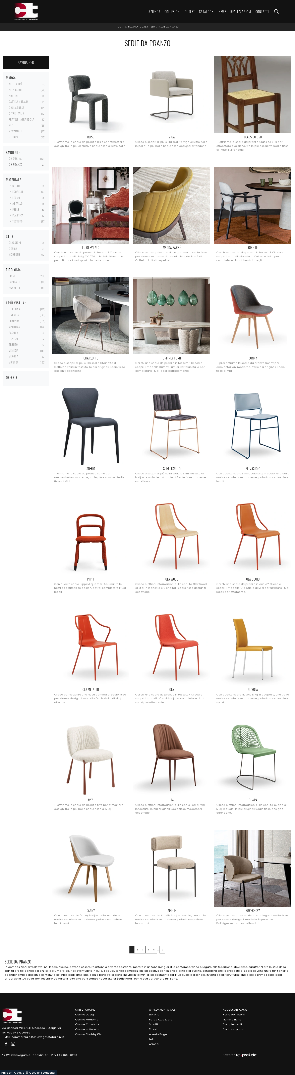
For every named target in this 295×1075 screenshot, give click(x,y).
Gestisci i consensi (42, 1073)
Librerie (154, 1014)
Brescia (14, 315)
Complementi (232, 1024)
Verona (13, 356)
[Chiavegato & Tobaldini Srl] (12, 1015)
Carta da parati (233, 1029)
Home (120, 26)
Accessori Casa (235, 1010)
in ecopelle (16, 192)
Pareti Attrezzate (161, 1019)
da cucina (15, 158)
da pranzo (15, 164)
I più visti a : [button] (16, 303)
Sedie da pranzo (169, 26)
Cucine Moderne (87, 1019)
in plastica (16, 215)
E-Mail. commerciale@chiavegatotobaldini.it (33, 1037)
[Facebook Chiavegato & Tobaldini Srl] (5, 1044)
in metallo (16, 203)
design (13, 249)
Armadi (154, 1044)
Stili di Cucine (85, 1010)
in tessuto (16, 221)
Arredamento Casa (136, 26)
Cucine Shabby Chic (89, 1034)
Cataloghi (207, 11)
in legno (14, 198)
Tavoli (153, 1029)
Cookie (19, 1073)
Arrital (14, 96)
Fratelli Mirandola (21, 119)
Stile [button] (10, 236)
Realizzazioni (240, 11)
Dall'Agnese (16, 108)
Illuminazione (232, 1019)
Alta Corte (16, 90)
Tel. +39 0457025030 (16, 1032)
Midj (11, 125)
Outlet (190, 11)
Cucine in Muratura (88, 1029)
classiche (15, 243)
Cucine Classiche (87, 1024)
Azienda (155, 11)
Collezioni (173, 11)
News (222, 11)
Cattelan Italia (19, 101)
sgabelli (14, 288)
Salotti (153, 1024)
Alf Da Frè (15, 84)
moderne (14, 254)
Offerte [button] (12, 377)
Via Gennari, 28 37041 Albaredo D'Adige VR (31, 1028)
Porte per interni (234, 1014)
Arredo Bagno (159, 1034)
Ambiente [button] (13, 152)
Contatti (262, 11)
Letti (152, 1039)
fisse (12, 276)
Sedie (154, 26)
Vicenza (14, 362)
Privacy (6, 1073)
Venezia (13, 350)
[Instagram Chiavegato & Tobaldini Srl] (12, 1044)
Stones (13, 137)
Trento (13, 344)
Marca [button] (11, 78)
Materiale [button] (13, 180)
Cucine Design (85, 1014)
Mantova (14, 327)
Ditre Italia (16, 113)
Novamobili (16, 131)
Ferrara (14, 321)
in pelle (14, 209)
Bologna (14, 309)
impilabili (15, 282)
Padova (13, 333)
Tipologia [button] (13, 270)
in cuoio (14, 186)
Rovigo (13, 339)
